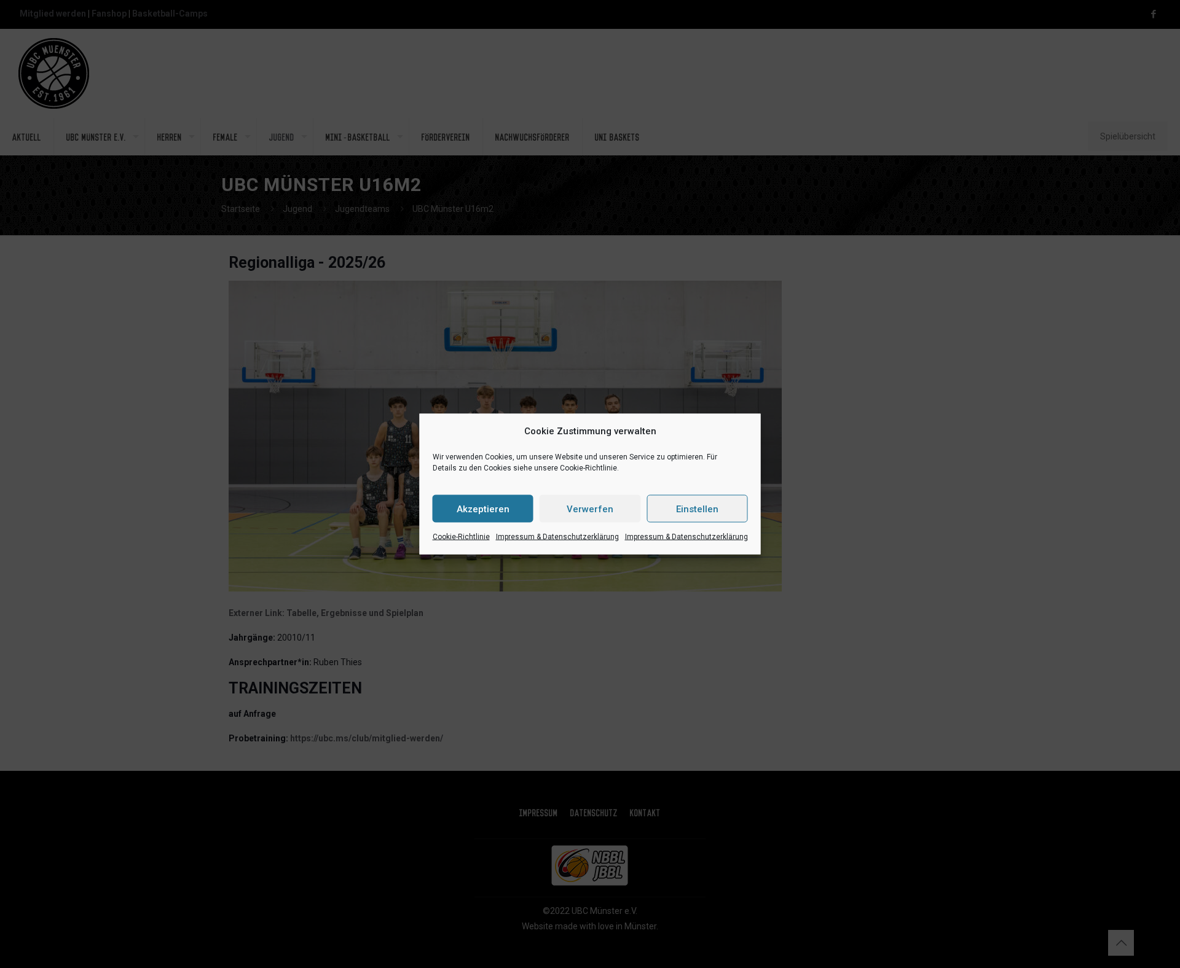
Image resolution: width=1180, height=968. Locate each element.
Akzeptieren (483, 508)
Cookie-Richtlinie (461, 537)
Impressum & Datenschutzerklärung (557, 537)
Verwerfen (590, 508)
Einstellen (697, 508)
